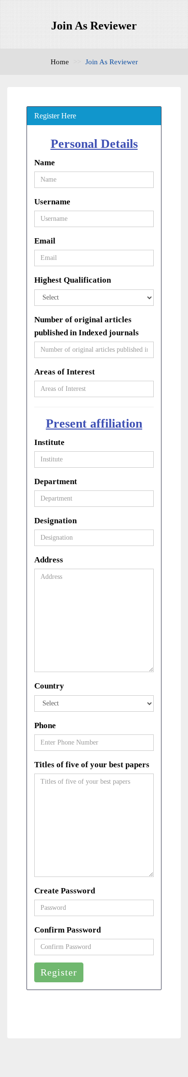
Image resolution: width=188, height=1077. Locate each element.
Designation (55, 520)
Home (60, 62)
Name (44, 162)
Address (48, 559)
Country (49, 685)
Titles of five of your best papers (91, 764)
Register (58, 972)
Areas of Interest (64, 371)
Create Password (64, 890)
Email (44, 240)
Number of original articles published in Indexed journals (86, 326)
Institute (49, 442)
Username (52, 201)
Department (55, 481)
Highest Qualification (72, 280)
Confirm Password (67, 929)
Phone (45, 725)
